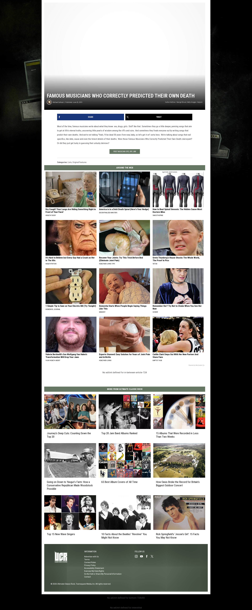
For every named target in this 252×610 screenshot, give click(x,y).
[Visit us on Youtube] (142, 556)
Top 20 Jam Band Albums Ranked (119, 433)
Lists (70, 162)
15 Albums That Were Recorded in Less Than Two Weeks (177, 435)
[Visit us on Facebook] (147, 556)
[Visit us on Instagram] (137, 556)
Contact (87, 577)
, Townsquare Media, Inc (85, 584)
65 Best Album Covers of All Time (119, 482)
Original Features (79, 162)
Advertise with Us (91, 557)
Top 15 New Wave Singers (61, 534)
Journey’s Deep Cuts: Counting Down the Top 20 (69, 435)
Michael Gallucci (58, 102)
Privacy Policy (90, 565)
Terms (87, 559)
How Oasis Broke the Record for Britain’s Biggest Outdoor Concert (178, 483)
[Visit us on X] (153, 556)
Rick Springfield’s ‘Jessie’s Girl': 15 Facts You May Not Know (177, 536)
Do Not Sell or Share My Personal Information (103, 574)
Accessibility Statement (94, 568)
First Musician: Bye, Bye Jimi (124, 151)
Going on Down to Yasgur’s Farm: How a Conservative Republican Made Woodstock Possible (70, 485)
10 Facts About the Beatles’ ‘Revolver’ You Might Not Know (124, 536)
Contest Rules (90, 562)
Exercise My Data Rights (94, 571)
